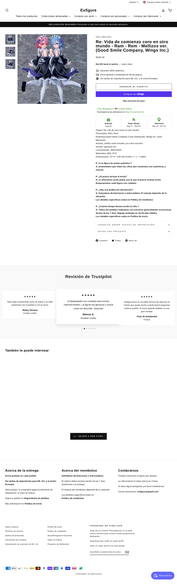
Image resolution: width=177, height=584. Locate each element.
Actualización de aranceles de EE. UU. (22, 544)
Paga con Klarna (55, 540)
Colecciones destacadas (55, 16)
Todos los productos (27, 16)
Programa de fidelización (58, 544)
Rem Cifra (106, 37)
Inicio (98, 37)
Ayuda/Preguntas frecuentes (60, 536)
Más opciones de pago (134, 101)
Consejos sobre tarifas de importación (126, 225)
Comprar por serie (84, 16)
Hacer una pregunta (112, 231)
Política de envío (139, 216)
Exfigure (88, 10)
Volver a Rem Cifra (90, 436)
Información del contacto (16, 540)
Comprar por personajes (114, 16)
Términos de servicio (14, 531)
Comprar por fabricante (146, 16)
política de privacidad (14, 536)
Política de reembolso (142, 200)
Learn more (126, 64)
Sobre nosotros (12, 527)
